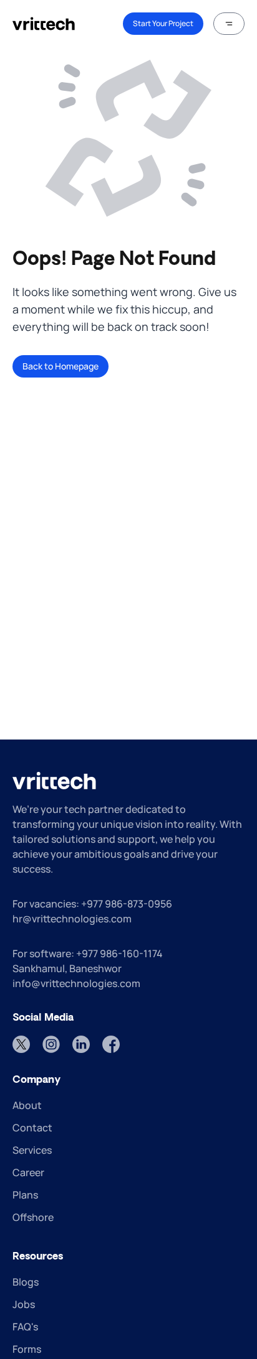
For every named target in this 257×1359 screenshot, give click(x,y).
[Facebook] (111, 1044)
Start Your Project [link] (163, 23)
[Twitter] (21, 1044)
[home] (43, 23)
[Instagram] (51, 1044)
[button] (229, 23)
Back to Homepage (60, 366)
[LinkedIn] (81, 1044)
